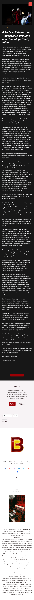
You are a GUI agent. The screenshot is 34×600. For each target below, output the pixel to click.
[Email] (9, 468)
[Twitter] (23, 468)
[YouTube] (28, 468)
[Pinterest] (17, 472)
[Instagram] (14, 468)
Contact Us (17, 487)
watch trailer (17, 375)
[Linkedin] (19, 468)
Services (17, 485)
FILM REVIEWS (21, 403)
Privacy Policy (17, 491)
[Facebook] (5, 468)
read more (12, 404)
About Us (17, 483)
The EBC (17, 489)
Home (17, 481)
